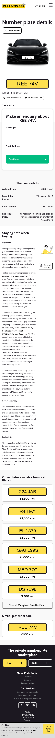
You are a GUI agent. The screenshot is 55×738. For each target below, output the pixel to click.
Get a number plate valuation (27, 699)
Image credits (27, 683)
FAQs (27, 712)
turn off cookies (29, 730)
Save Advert (14, 30)
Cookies (27, 720)
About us (27, 677)
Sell (40, 663)
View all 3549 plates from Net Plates (27, 605)
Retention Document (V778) (21, 334)
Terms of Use (27, 717)
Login (42, 5)
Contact (27, 680)
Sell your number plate (27, 692)
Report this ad (47, 266)
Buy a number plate (27, 695)
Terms (24, 428)
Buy (15, 663)
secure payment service (12, 276)
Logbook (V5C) (26, 328)
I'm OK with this (48, 728)
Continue (27, 159)
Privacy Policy (27, 715)
